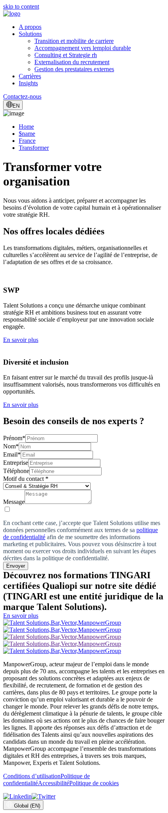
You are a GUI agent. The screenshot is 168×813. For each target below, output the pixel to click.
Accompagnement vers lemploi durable (82, 48)
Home (26, 126)
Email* (12, 454)
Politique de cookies (94, 783)
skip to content (21, 6)
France (27, 140)
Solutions (30, 34)
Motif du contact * (25, 478)
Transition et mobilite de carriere (74, 41)
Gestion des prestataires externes (74, 69)
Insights (28, 83)
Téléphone (16, 471)
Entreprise (15, 462)
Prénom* (14, 438)
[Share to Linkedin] (17, 796)
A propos (30, 26)
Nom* (11, 446)
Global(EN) (27, 806)
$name (27, 133)
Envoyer (15, 566)
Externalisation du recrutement (71, 62)
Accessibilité (53, 783)
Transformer (34, 147)
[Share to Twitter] (43, 796)
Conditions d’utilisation (32, 776)
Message (14, 501)
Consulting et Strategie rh (65, 55)
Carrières (30, 76)
